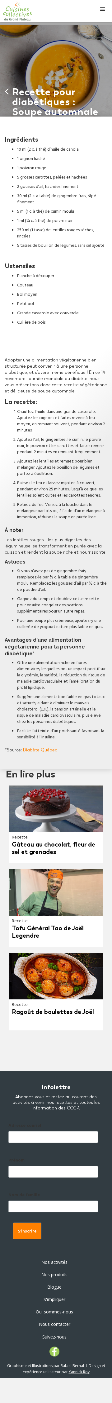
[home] (16, 11)
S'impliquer (54, 1299)
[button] (102, 9)
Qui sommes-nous (54, 1312)
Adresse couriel (24, 1126)
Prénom (16, 1161)
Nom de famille (24, 1195)
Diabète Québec (40, 750)
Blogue (54, 1287)
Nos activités (54, 1262)
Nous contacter (54, 1324)
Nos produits (54, 1274)
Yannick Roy (79, 1371)
